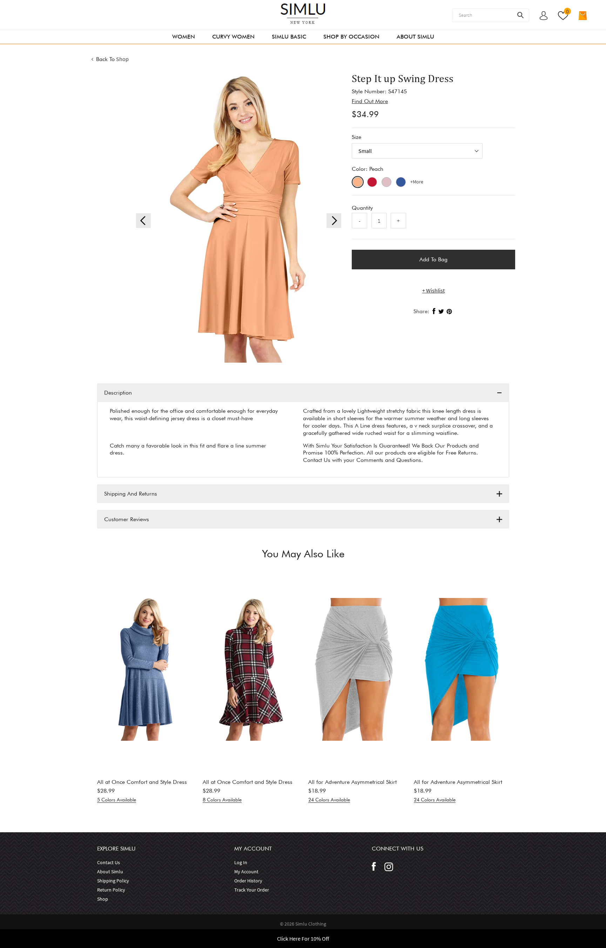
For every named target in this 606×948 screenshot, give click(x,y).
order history (248, 881)
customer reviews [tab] (126, 519)
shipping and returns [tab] (130, 493)
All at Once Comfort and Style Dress (142, 782)
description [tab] (118, 392)
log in (240, 862)
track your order (251, 890)
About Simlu (415, 36)
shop (102, 899)
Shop (122, 58)
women (183, 36)
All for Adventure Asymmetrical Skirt (352, 782)
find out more (370, 101)
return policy (111, 890)
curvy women (233, 36)
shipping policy (113, 881)
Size (356, 137)
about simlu (110, 871)
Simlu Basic (289, 36)
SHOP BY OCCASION (351, 36)
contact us (108, 862)
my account (246, 871)
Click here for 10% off (303, 938)
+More (416, 182)
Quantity (362, 207)
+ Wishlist (433, 290)
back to (105, 59)
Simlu (301, 924)
